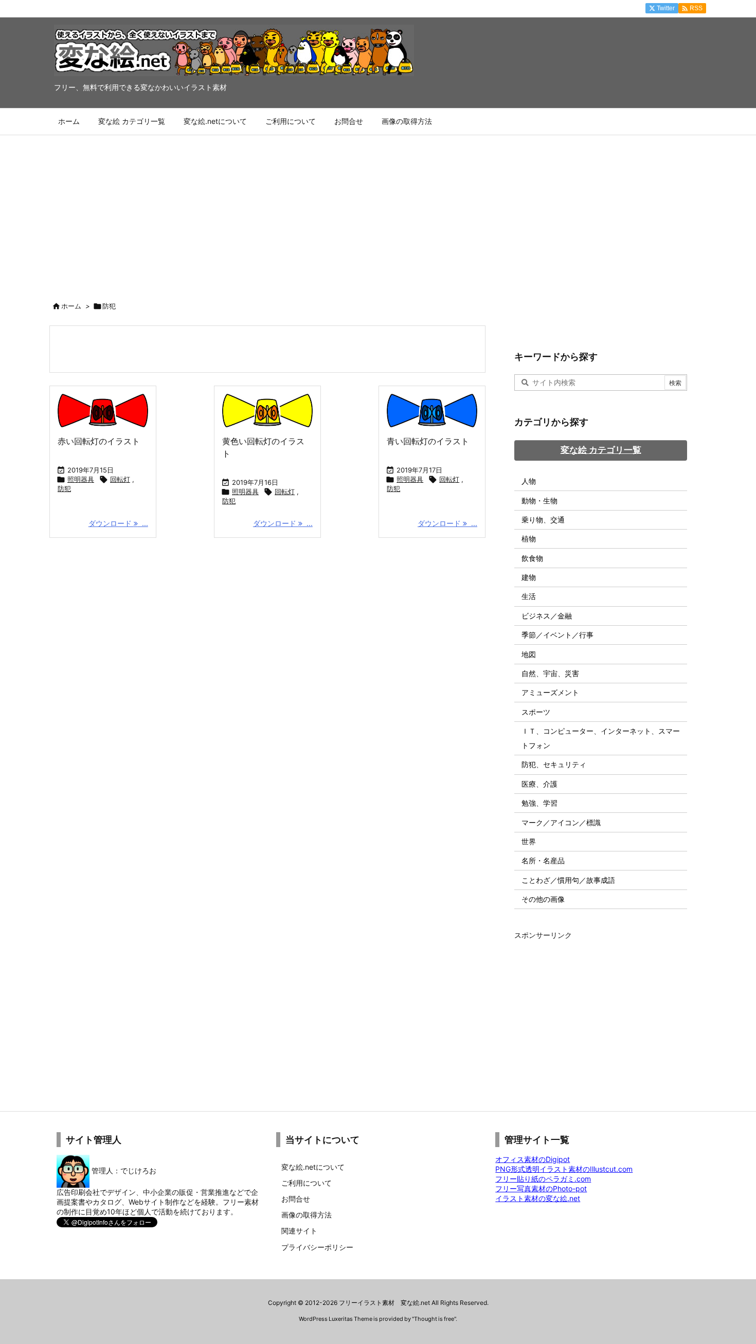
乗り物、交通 (543, 519)
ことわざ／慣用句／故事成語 (568, 880)
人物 (528, 481)
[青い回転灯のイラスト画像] (432, 410)
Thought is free (434, 1318)
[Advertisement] (378, 212)
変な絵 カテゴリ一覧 (601, 450)
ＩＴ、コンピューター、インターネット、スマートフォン (600, 738)
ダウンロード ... (118, 523)
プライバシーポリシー (317, 1247)
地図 (528, 654)
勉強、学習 (539, 802)
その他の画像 (543, 899)
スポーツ (535, 711)
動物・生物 (539, 500)
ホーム (71, 306)
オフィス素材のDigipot (532, 1159)
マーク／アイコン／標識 (561, 822)
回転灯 (120, 479)
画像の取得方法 (306, 1214)
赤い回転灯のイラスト (99, 441)
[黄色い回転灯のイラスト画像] (267, 410)
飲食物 (532, 558)
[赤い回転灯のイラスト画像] (103, 410)
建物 (528, 577)
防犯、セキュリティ (553, 764)
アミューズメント (550, 692)
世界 (528, 841)
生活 (528, 596)
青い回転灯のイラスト (428, 441)
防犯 (64, 488)
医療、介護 (539, 783)
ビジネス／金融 (546, 615)
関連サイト (299, 1230)
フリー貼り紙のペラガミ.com (543, 1178)
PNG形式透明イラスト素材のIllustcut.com (564, 1169)
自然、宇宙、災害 (550, 673)
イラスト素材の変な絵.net (537, 1198)
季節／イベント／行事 (557, 634)
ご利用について (306, 1182)
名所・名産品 (543, 860)
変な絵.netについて (313, 1167)
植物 (528, 538)
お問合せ (295, 1198)
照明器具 (80, 479)
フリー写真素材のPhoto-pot (541, 1188)
